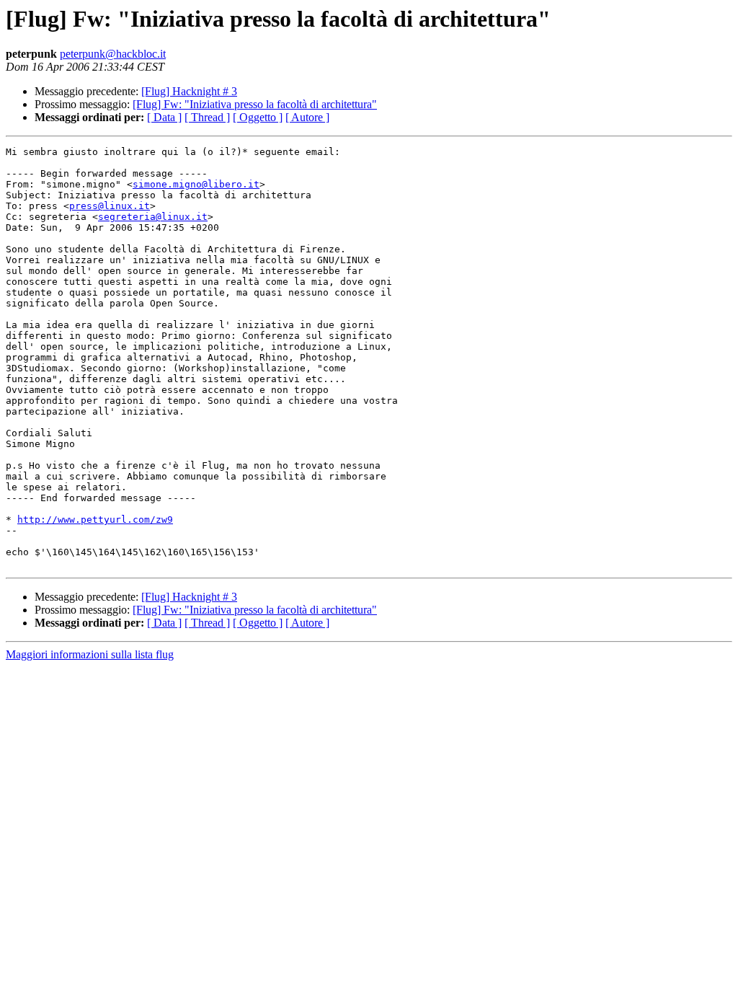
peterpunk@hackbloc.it (113, 54)
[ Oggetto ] (258, 117)
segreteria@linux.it (153, 216)
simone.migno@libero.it (196, 184)
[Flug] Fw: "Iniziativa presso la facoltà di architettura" (255, 104)
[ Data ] (164, 117)
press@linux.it (109, 205)
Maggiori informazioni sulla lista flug (90, 654)
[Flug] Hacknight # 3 (189, 91)
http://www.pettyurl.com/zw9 (95, 519)
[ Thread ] (207, 117)
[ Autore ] (307, 117)
